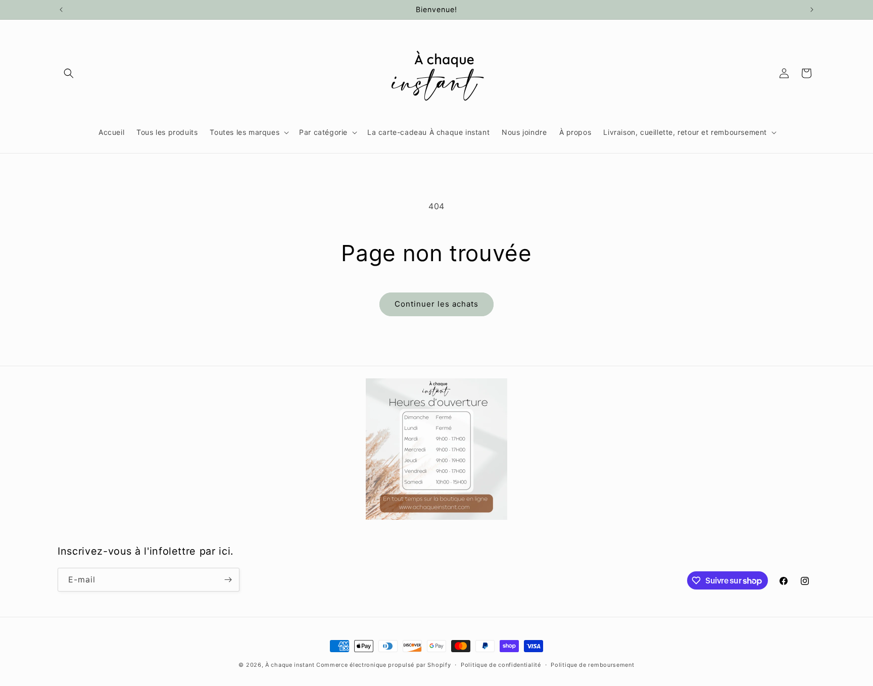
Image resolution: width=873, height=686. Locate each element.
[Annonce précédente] (61, 9)
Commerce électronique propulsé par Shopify (383, 664)
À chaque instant (290, 664)
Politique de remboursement (592, 664)
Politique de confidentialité (501, 664)
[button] (69, 73)
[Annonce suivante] (812, 9)
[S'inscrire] (228, 580)
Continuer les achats (436, 304)
